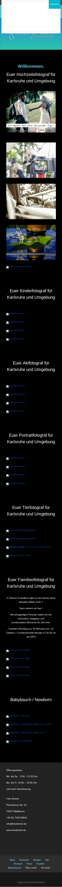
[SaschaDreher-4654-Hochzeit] (31, 259)
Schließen (54, 4)
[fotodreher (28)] (15, 466)
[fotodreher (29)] (15, 474)
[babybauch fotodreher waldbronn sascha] (29, 723)
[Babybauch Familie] (17, 715)
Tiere (29, 863)
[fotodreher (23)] (15, 402)
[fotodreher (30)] (15, 482)
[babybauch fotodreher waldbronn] (25, 732)
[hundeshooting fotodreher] (21, 538)
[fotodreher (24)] (15, 393)
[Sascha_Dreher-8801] (18, 266)
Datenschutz (37, 882)
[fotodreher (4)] (14, 321)
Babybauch (14, 867)
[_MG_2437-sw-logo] (18, 658)
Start (12, 860)
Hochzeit (24, 860)
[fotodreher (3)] (14, 313)
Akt (47, 860)
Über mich (31, 867)
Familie (40, 863)
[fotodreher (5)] (14, 330)
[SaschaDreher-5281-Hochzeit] (31, 177)
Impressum (23, 882)
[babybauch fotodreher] (19, 740)
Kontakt (45, 867)
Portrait (18, 863)
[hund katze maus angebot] (21, 529)
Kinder (37, 860)
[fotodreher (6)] (14, 338)
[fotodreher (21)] (15, 457)
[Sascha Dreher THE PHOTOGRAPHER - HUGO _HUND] (31, 546)
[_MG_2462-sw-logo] (18, 666)
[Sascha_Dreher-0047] (18, 555)
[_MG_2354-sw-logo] (18, 649)
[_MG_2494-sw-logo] (18, 674)
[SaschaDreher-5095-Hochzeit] (31, 218)
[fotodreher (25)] (15, 385)
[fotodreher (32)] (15, 410)
